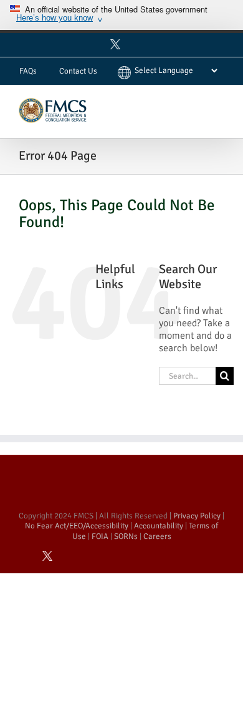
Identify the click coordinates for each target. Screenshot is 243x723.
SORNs (126, 536)
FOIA (100, 536)
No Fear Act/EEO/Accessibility (76, 526)
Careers (157, 536)
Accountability (158, 526)
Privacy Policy (197, 516)
